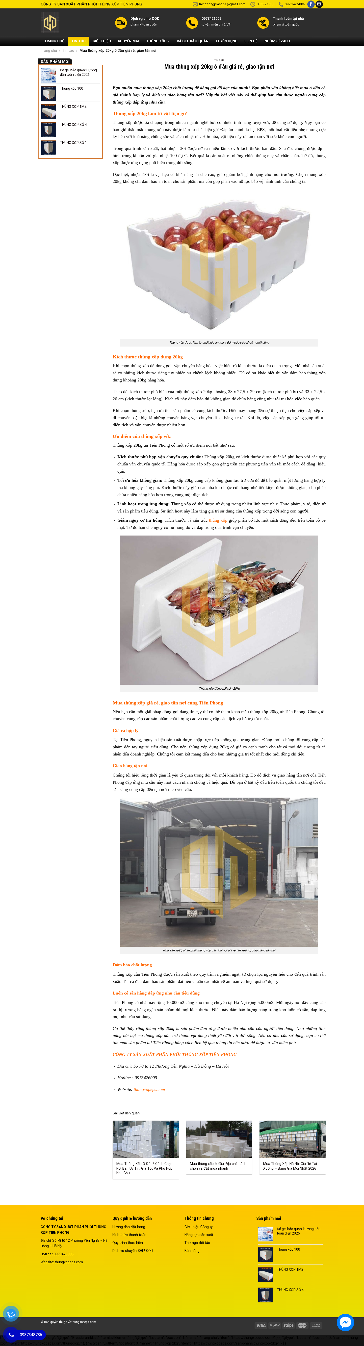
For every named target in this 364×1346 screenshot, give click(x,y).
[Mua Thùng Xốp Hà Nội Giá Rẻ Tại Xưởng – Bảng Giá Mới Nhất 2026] (293, 1139)
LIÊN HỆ (251, 41)
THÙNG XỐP (156, 41)
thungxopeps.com (149, 1089)
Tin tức (68, 51)
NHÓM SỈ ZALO (277, 41)
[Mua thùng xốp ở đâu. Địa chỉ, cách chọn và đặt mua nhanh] (219, 1139)
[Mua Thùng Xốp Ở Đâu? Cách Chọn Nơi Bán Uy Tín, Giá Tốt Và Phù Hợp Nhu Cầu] (146, 1139)
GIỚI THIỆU (102, 41)
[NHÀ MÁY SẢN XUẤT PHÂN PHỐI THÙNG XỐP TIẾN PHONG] (74, 22)
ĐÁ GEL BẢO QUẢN (192, 41)
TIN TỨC (78, 41)
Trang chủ (49, 51)
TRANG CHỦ (54, 41)
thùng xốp (218, 520)
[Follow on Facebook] (311, 4)
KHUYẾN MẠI (128, 41)
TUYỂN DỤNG (226, 41)
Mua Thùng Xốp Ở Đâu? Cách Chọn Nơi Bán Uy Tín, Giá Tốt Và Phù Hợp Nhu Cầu (144, 1168)
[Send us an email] (319, 4)
